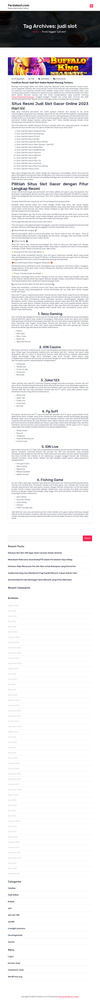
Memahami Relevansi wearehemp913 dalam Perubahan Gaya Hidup (40, 559)
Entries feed (14, 963)
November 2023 (14, 779)
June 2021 (12, 863)
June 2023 (12, 805)
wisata (11, 942)
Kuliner (11, 901)
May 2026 (12, 621)
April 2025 (12, 690)
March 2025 (12, 695)
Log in (11, 956)
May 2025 (12, 684)
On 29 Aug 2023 (18, 79)
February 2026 (14, 637)
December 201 (13, 874)
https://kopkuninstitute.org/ (23, 97)
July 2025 (12, 674)
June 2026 (12, 616)
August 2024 (13, 732)
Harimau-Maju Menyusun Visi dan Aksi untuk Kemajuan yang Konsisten (42, 566)
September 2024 (15, 727)
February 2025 (14, 700)
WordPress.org (15, 976)
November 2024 (14, 716)
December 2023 (14, 774)
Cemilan (12, 888)
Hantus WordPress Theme (69, 997)
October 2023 (13, 784)
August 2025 (13, 669)
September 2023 (15, 790)
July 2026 (12, 611)
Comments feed (16, 970)
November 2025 (14, 653)
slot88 (11, 922)
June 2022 (12, 826)
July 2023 (12, 800)
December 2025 (14, 648)
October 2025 (13, 658)
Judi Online (45, 79)
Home (36, 31)
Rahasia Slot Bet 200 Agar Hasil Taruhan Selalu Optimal (35, 553)
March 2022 (12, 837)
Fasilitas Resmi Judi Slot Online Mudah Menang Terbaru (42, 82)
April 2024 (12, 753)
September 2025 (15, 663)
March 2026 (12, 632)
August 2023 (13, 795)
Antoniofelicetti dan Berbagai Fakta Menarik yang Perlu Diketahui (40, 580)
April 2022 (12, 832)
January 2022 (13, 847)
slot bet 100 (13, 915)
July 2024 (12, 737)
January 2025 (13, 706)
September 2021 (14, 858)
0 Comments (60, 79)
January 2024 (13, 769)
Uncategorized (15, 935)
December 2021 (14, 853)
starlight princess (16, 928)
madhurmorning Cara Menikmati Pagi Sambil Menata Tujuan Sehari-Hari (42, 573)
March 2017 (12, 868)
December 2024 (14, 711)
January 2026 (13, 642)
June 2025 (12, 679)
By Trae (31, 79)
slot (10, 908)
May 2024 (12, 748)
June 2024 (12, 742)
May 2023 (12, 811)
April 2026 (12, 627)
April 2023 (12, 816)
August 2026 (13, 606)
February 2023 (14, 821)
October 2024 (13, 721)
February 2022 (14, 842)
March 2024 (12, 758)
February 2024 (14, 763)
